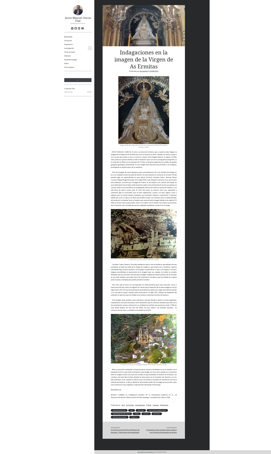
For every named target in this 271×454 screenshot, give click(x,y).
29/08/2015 (153, 71)
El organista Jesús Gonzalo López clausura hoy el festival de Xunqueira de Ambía (161, 431)
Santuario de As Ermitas (119, 417)
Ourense (156, 405)
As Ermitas (130, 405)
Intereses (67, 56)
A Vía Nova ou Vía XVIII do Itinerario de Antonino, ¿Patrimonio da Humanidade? (125, 431)
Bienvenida (68, 37)
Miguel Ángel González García (121, 414)
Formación (68, 40)
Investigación (69, 48)
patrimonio (157, 414)
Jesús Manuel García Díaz (78, 19)
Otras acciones (69, 52)
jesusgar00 (144, 71)
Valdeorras (134, 417)
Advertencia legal (70, 60)
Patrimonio (164, 405)
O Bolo (148, 405)
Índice (66, 63)
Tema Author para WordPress (146, 452)
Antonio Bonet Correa (119, 410)
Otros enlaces (69, 67)
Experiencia (68, 44)
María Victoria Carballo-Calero (157, 410)
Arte (123, 405)
